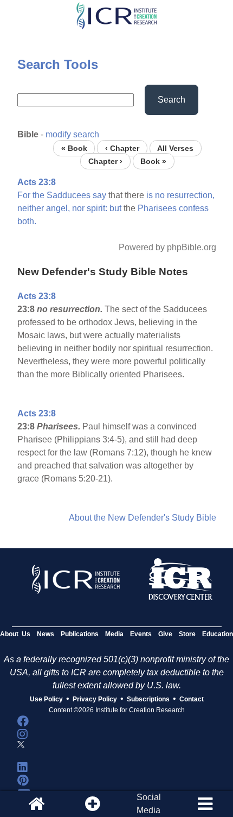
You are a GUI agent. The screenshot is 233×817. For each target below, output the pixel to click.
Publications (80, 634)
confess (194, 208)
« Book (74, 148)
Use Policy (46, 699)
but (115, 208)
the (38, 195)
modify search (72, 134)
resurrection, (191, 195)
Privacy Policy (95, 699)
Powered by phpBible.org (167, 247)
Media (114, 634)
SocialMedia (149, 804)
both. (26, 221)
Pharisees (157, 208)
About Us (15, 634)
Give (165, 634)
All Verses (175, 148)
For (23, 195)
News (45, 634)
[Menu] (205, 804)
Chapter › (105, 161)
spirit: (97, 208)
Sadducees (68, 195)
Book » (153, 161)
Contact (191, 699)
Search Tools (57, 64)
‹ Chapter (122, 148)
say (99, 195)
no (160, 195)
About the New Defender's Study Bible (142, 517)
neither (30, 208)
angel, (58, 208)
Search (171, 99)
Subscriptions (148, 699)
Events (141, 634)
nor (78, 208)
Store (187, 634)
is (149, 195)
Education (217, 634)
